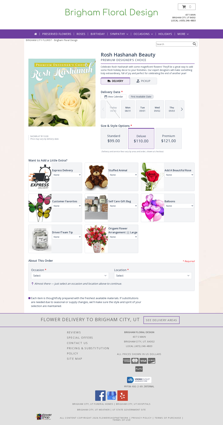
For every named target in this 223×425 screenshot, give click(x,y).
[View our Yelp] (122, 399)
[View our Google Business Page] (111, 399)
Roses (81, 34)
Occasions (142, 34)
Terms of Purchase (168, 417)
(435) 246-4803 (187, 20)
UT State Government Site (129, 409)
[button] (187, 7)
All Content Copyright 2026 (79, 417)
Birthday (98, 34)
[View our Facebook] (100, 399)
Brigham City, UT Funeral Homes (92, 403)
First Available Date (141, 96)
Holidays (165, 34)
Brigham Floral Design (111, 12)
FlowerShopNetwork (113, 417)
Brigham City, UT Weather (93, 409)
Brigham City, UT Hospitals (133, 403)
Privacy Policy (142, 417)
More (181, 34)
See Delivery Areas (161, 320)
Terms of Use (122, 419)
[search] (194, 44)
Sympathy (117, 34)
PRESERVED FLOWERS (56, 34)
